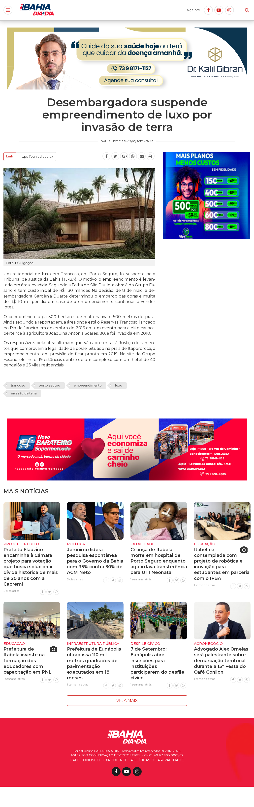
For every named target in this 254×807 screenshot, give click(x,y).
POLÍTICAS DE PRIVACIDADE (157, 760)
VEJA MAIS (127, 700)
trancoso (18, 385)
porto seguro (49, 385)
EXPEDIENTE (115, 760)
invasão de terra (24, 393)
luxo (118, 385)
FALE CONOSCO (85, 760)
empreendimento (88, 385)
